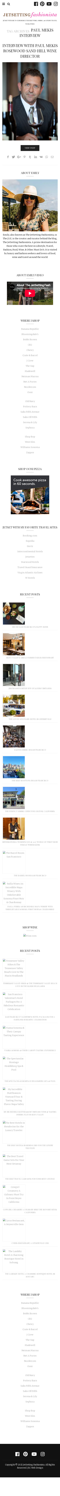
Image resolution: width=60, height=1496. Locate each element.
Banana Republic (30, 329)
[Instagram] (55, 4)
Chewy (30, 350)
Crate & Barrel (30, 355)
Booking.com (30, 535)
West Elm (30, 442)
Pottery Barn (30, 406)
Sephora (30, 427)
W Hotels (30, 577)
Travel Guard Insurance (30, 567)
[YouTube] (48, 4)
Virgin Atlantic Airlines (30, 572)
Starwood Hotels (30, 562)
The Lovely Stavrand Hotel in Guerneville (30, 719)
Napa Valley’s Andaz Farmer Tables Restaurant (30, 657)
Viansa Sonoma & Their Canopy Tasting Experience (30, 1050)
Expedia (30, 541)
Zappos (30, 452)
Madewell (30, 371)
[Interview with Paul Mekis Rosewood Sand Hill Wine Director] (30, 101)
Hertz (30, 546)
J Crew (30, 360)
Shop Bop (30, 436)
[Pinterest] (41, 4)
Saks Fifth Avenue (30, 411)
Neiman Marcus (30, 376)
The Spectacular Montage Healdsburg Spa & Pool (30, 1081)
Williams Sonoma (30, 447)
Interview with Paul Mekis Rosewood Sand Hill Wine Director (30, 51)
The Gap (30, 365)
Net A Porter (30, 381)
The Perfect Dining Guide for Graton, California (30, 811)
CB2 (30, 344)
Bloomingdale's (30, 334)
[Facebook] (35, 4)
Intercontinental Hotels (30, 551)
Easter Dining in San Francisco (30, 750)
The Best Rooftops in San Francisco (30, 780)
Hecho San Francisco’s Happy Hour (30, 627)
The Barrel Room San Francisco (30, 875)
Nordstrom (30, 387)
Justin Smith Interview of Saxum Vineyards (30, 688)
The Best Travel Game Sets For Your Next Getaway (30, 1179)
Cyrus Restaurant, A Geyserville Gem (30, 1243)
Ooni (30, 392)
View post (30, 148)
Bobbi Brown (30, 339)
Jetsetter (30, 556)
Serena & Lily (30, 422)
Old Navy (30, 401)
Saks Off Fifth (30, 417)
